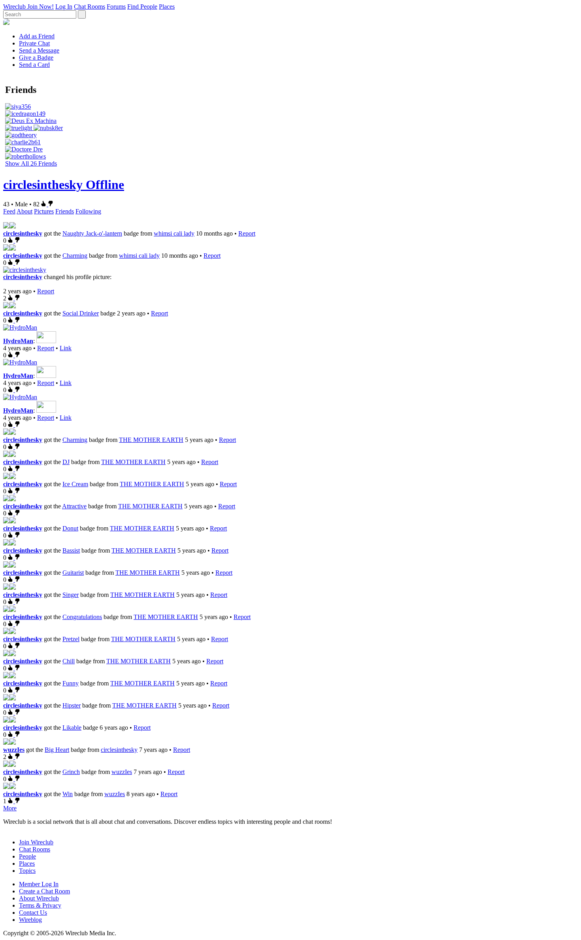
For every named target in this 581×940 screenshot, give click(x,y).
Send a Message (39, 50)
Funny (70, 683)
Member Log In (38, 884)
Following (88, 211)
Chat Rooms (89, 6)
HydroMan (18, 341)
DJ (66, 462)
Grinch (71, 771)
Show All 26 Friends (31, 163)
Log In (63, 6)
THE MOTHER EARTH (151, 439)
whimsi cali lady (174, 233)
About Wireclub (39, 898)
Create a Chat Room (44, 891)
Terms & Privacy (40, 905)
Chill (68, 661)
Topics (27, 870)
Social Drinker (80, 313)
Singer (70, 594)
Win (67, 794)
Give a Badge (36, 57)
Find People (142, 6)
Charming (74, 255)
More (10, 808)
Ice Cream (75, 484)
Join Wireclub (36, 842)
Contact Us (33, 912)
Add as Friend (37, 36)
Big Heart (57, 749)
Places (167, 6)
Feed (9, 211)
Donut (70, 528)
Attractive (74, 506)
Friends (64, 211)
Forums (116, 6)
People (27, 856)
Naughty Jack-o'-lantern (92, 233)
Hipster (71, 705)
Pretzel (70, 639)
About (24, 211)
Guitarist (73, 572)
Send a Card (34, 64)
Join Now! (40, 6)
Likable (71, 727)
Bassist (71, 550)
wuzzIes (14, 749)
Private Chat (34, 43)
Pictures (44, 211)
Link (66, 348)
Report (246, 233)
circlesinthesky (22, 233)
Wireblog (30, 919)
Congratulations (82, 616)
